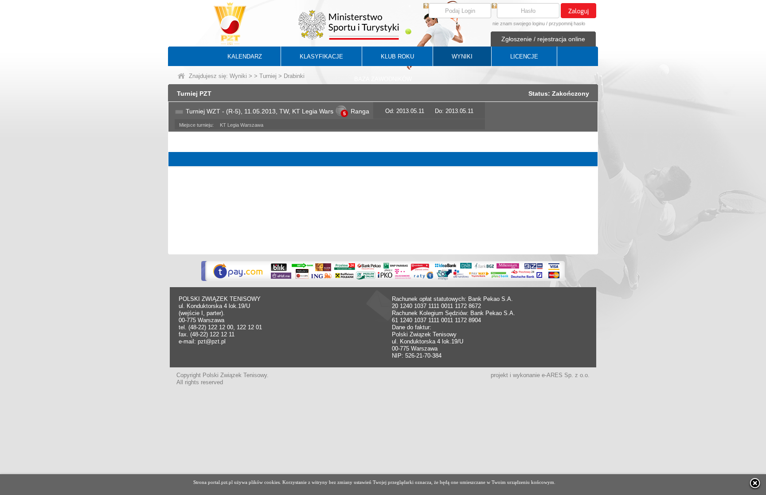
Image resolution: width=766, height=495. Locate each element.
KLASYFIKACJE (321, 56)
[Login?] (426, 6)
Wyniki (238, 76)
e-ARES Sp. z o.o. (566, 375)
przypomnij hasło (567, 23)
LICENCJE (524, 56)
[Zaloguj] (578, 10)
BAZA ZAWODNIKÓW (383, 79)
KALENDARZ (244, 56)
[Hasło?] (494, 6)
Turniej (268, 76)
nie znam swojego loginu (518, 23)
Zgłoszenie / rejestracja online (543, 39)
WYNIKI (462, 56)
